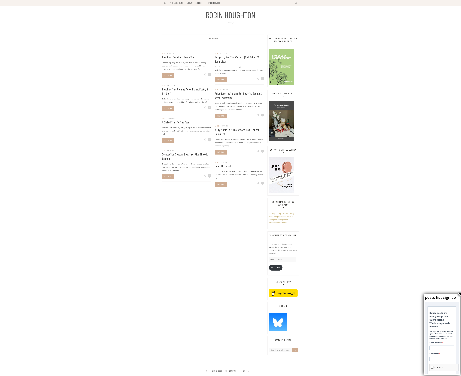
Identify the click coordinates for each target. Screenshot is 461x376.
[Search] (295, 350)
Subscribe (275, 267)
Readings (198, 3)
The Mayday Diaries (177, 3)
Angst (164, 118)
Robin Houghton (230, 15)
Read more (168, 75)
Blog (166, 3)
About (189, 3)
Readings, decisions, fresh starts (179, 57)
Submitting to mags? (212, 3)
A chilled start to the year (175, 122)
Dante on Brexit (223, 166)
